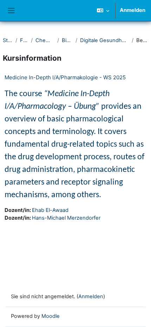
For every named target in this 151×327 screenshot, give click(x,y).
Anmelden (132, 10)
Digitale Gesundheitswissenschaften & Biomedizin (104, 40)
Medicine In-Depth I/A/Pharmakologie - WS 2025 (65, 77)
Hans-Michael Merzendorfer (66, 218)
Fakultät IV (24, 40)
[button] (103, 10)
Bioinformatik (67, 40)
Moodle (50, 316)
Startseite (8, 40)
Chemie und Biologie (44, 40)
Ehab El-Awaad (50, 210)
